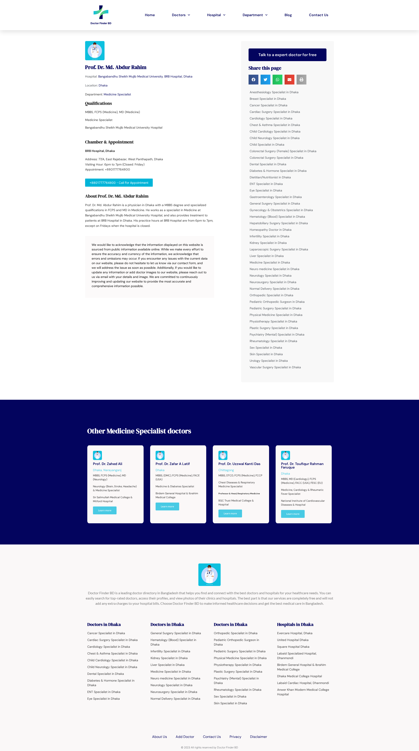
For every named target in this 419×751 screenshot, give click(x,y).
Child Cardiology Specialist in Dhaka (275, 131)
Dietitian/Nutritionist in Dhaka (270, 177)
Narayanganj (112, 470)
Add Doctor (185, 736)
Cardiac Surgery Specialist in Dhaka (275, 112)
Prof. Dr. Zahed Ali (107, 464)
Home (150, 15)
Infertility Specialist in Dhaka (269, 236)
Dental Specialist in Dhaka (268, 164)
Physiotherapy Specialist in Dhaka (273, 321)
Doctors (178, 15)
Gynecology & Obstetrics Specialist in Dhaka (281, 210)
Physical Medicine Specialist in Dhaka (276, 315)
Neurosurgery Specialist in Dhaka (273, 282)
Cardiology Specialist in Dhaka (271, 118)
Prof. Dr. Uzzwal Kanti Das (239, 464)
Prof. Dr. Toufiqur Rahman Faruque (302, 466)
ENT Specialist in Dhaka (266, 184)
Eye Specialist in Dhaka (266, 190)
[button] (253, 79)
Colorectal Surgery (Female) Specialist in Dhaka (283, 151)
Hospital (214, 15)
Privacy (235, 736)
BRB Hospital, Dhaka (178, 76)
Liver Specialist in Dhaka (267, 256)
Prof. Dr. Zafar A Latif (173, 464)
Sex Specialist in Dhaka (266, 348)
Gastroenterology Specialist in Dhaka (276, 197)
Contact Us (318, 15)
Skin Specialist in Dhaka (266, 354)
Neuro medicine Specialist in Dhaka (274, 269)
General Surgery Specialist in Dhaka (275, 203)
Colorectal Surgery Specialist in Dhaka (276, 158)
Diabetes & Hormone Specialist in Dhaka (278, 171)
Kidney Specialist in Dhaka (268, 243)
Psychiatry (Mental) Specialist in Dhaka (277, 334)
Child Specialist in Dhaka (267, 144)
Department (253, 15)
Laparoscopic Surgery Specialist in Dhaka (279, 249)
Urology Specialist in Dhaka (269, 361)
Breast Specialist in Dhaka (268, 99)
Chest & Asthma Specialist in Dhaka (275, 125)
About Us (159, 736)
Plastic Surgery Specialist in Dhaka (274, 328)
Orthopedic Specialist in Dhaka (271, 295)
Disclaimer (258, 736)
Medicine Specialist (117, 94)
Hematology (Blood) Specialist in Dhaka (277, 217)
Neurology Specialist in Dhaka (271, 275)
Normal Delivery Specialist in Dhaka (274, 289)
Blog (288, 15)
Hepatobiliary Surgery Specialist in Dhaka (279, 223)
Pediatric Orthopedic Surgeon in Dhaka (277, 302)
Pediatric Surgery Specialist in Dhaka (275, 308)
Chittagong (226, 470)
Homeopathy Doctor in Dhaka (271, 230)
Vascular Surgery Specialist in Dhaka (275, 367)
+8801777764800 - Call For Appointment (118, 182)
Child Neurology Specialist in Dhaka (275, 138)
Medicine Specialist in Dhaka (270, 262)
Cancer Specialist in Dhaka (268, 105)
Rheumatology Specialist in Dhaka (273, 341)
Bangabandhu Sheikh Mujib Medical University (130, 76)
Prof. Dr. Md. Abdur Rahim (115, 67)
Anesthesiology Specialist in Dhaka (274, 92)
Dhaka (103, 85)
